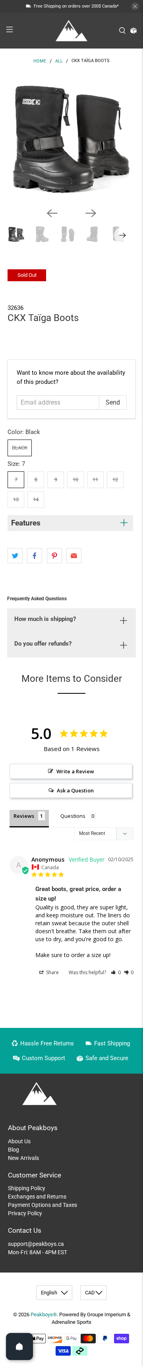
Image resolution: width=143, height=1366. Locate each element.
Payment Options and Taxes (42, 1205)
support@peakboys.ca (36, 1244)
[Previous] (52, 213)
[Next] (91, 213)
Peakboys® (44, 1314)
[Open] (19, 1346)
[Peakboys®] (71, 31)
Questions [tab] (72, 815)
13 (16, 499)
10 (75, 480)
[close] (135, 6)
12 (115, 480)
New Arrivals (23, 1158)
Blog (13, 1149)
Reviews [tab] (24, 815)
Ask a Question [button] (75, 790)
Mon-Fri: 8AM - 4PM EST (37, 1252)
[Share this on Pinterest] (54, 555)
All (59, 61)
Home (39, 61)
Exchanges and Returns (37, 1196)
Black (19, 448)
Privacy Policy (25, 1213)
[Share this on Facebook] (34, 555)
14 (36, 499)
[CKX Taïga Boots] (71, 137)
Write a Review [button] (75, 771)
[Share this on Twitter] (15, 555)
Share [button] (52, 972)
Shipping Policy (26, 1188)
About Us (19, 1141)
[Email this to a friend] (73, 555)
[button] (115, 972)
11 (95, 480)
